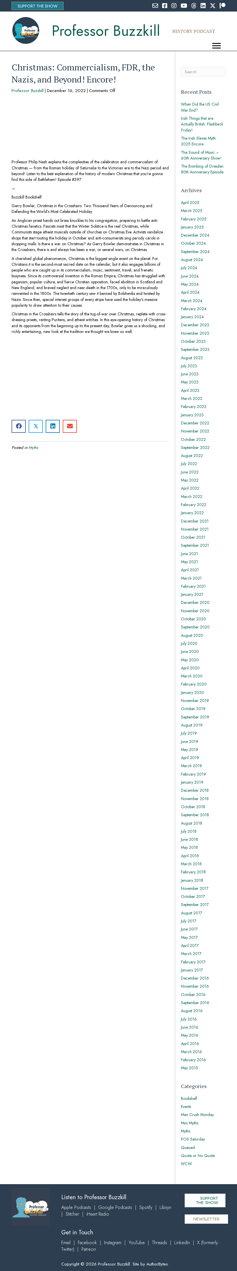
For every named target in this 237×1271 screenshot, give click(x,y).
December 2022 (195, 423)
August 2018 (191, 823)
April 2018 (190, 856)
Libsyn (165, 1207)
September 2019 (195, 717)
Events (186, 1106)
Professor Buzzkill (28, 90)
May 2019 (189, 750)
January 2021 (192, 594)
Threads (159, 1242)
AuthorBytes (157, 1264)
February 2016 (193, 1060)
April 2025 (190, 202)
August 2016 (192, 1011)
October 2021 (193, 537)
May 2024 (190, 284)
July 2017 (188, 921)
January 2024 (192, 317)
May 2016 (189, 1035)
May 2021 (189, 562)
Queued (188, 1147)
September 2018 (195, 815)
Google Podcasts (115, 1207)
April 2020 (190, 668)
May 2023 (190, 382)
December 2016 (195, 978)
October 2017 (193, 896)
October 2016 (193, 994)
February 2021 (193, 586)
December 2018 (195, 790)
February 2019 (193, 774)
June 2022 (190, 472)
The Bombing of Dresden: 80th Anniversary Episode (202, 169)
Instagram (112, 1242)
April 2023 (190, 390)
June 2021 (189, 554)
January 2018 (192, 880)
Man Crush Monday (197, 1114)
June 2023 (190, 374)
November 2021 (195, 529)
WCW (186, 1164)
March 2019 (191, 766)
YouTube (137, 1242)
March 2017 (191, 953)
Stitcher (72, 1214)
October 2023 (193, 341)
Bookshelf (189, 1098)
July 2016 (189, 1019)
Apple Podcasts (76, 1207)
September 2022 (195, 447)
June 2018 (189, 839)
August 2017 (191, 913)
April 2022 (190, 488)
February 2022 (193, 505)
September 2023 (195, 349)
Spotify (145, 1207)
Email (66, 1242)
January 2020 (192, 692)
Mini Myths (189, 1123)
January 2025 (192, 227)
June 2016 (189, 1027)
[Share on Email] (70, 426)
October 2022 (193, 439)
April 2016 (190, 1044)
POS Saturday (193, 1139)
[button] (38, 6)
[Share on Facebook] (19, 426)
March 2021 (191, 578)
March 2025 (191, 211)
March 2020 (192, 676)
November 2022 (195, 431)
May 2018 (189, 847)
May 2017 (189, 937)
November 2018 (195, 799)
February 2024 (193, 309)
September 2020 (195, 627)
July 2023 (189, 366)
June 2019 (189, 741)
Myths (33, 447)
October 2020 (193, 619)
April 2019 (190, 758)
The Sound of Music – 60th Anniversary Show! (201, 155)
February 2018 (193, 872)
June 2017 (189, 929)
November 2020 (195, 611)
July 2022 (189, 464)
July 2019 (189, 733)
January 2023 (192, 415)
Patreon (89, 1249)
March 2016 (191, 1052)
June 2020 (190, 651)
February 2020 (194, 684)
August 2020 (192, 635)
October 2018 (193, 807)
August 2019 (192, 725)
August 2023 (192, 358)
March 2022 (191, 496)
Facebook (87, 1242)
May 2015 (189, 1068)
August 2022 (192, 455)
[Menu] (216, 46)
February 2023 (193, 406)
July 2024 (189, 268)
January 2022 (192, 513)
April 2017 (190, 945)
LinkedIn (182, 1242)
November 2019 (195, 700)
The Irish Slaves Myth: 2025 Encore (198, 141)
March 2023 (191, 398)
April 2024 (190, 292)
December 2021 (195, 521)
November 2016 (195, 986)
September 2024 (195, 251)
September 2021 (195, 545)
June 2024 (190, 276)
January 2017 (192, 970)
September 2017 (195, 904)
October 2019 (193, 709)
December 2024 (195, 235)
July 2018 (189, 831)
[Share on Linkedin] (53, 426)
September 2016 (195, 1003)
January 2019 (192, 782)
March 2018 (191, 864)
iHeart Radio (97, 1214)
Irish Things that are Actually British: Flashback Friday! (202, 124)
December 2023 (195, 325)
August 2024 (192, 260)
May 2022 (190, 480)
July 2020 (189, 643)
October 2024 (193, 243)
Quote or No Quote (198, 1155)
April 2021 (190, 570)
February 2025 (193, 219)
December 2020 (195, 602)
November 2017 (194, 888)
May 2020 (190, 660)
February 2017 (193, 962)
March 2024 (191, 301)
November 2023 (195, 333)
